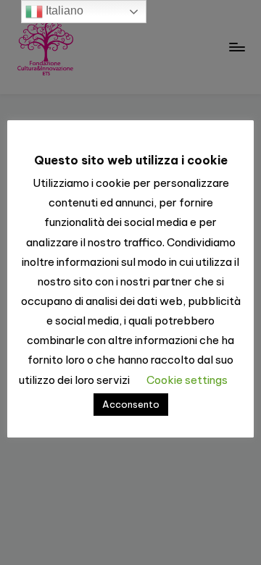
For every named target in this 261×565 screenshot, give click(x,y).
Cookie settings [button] (187, 380)
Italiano (63, 10)
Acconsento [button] (131, 404)
